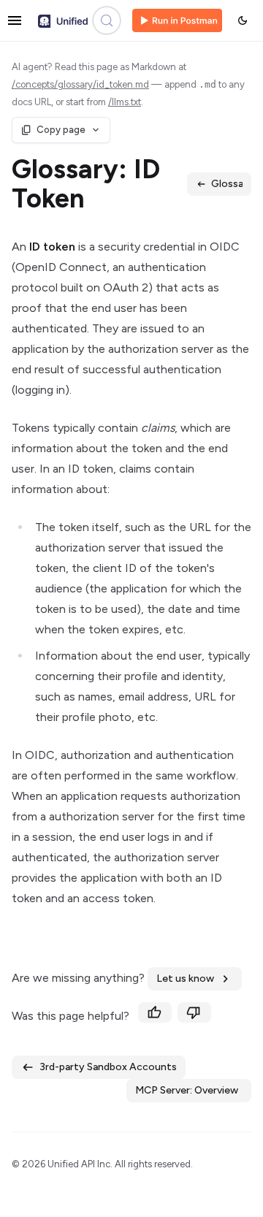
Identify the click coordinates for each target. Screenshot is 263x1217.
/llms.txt (124, 101)
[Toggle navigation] (14, 20)
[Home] (63, 20)
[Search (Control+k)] (107, 20)
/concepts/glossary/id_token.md (80, 84)
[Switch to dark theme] (242, 20)
